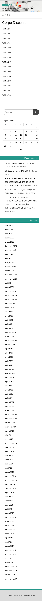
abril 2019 (8, 468)
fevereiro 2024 (10, 291)
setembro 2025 (10, 250)
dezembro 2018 (11, 480)
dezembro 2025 (11, 246)
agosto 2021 (9, 382)
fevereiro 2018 (10, 517)
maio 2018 (9, 505)
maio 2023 (9, 320)
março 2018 (9, 513)
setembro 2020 (10, 427)
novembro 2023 (11, 299)
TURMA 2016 (6, 67)
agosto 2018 (9, 493)
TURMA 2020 (6, 48)
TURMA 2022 (6, 38)
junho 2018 (9, 501)
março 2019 (9, 472)
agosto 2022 (9, 349)
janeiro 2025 (9, 271)
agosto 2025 (9, 254)
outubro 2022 (10, 345)
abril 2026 (8, 234)
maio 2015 (9, 562)
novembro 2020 (11, 419)
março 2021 (9, 402)
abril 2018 (8, 509)
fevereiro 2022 (10, 373)
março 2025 (9, 262)
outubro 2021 (10, 378)
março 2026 (9, 238)
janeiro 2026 (9, 242)
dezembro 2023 (11, 295)
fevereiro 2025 (10, 267)
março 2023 (9, 328)
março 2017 (9, 546)
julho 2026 (8, 225)
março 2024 (9, 287)
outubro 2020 (10, 423)
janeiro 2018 (9, 521)
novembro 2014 (11, 567)
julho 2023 (8, 312)
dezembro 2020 (11, 414)
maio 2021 (9, 394)
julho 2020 (8, 435)
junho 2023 (9, 316)
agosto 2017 (9, 538)
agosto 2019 (9, 451)
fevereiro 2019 (10, 476)
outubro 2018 (10, 484)
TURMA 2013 (6, 81)
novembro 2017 (11, 525)
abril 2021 (8, 398)
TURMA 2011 (6, 90)
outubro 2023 (10, 304)
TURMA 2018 (6, 57)
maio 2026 (9, 230)
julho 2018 (8, 497)
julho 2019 (8, 456)
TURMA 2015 (6, 71)
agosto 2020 (9, 431)
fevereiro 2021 (10, 406)
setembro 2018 (10, 488)
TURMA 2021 (6, 43)
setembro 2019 (10, 447)
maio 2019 (9, 464)
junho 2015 (9, 558)
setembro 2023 (10, 308)
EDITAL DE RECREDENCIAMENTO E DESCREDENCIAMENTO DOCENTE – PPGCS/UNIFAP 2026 (20, 182)
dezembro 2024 (11, 275)
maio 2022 (9, 361)
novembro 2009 (11, 579)
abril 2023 (8, 324)
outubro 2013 (10, 575)
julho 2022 (8, 353)
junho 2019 (9, 460)
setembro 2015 (10, 554)
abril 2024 (8, 283)
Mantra (25, 595)
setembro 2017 (10, 534)
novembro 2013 (11, 571)
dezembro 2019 (11, 443)
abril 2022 (8, 365)
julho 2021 (8, 386)
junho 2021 (9, 390)
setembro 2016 (10, 550)
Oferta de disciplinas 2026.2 (15, 171)
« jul (20, 149)
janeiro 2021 (9, 410)
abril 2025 (8, 258)
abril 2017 (8, 542)
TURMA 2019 (6, 53)
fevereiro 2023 (10, 332)
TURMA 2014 (6, 76)
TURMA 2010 (6, 95)
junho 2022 (9, 357)
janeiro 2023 (9, 336)
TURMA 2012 (6, 86)
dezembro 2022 (11, 341)
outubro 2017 (10, 530)
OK (35, 111)
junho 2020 (9, 439)
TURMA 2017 (6, 62)
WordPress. (31, 595)
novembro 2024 (11, 279)
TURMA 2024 (6, 29)
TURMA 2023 (6, 34)
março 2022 (9, 369)
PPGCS (7, 5)
